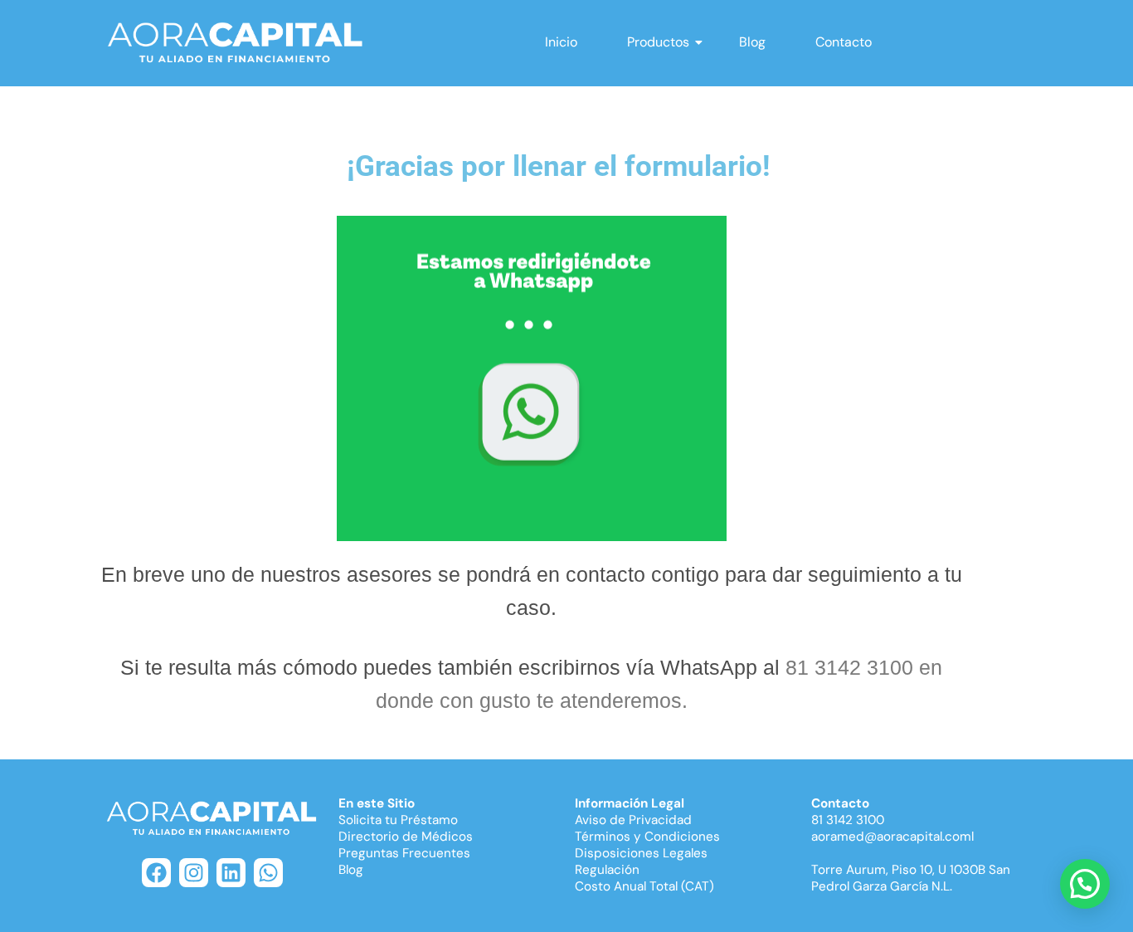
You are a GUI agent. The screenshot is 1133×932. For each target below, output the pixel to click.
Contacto (843, 42)
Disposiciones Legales (641, 853)
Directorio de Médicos (405, 836)
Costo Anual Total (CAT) (644, 886)
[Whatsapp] (268, 872)
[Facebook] (156, 872)
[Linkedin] (231, 872)
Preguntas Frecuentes (404, 853)
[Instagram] (193, 872)
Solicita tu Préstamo (398, 820)
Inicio (561, 42)
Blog (752, 42)
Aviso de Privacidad (633, 820)
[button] (1085, 884)
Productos (658, 42)
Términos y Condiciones (647, 836)
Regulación (607, 869)
